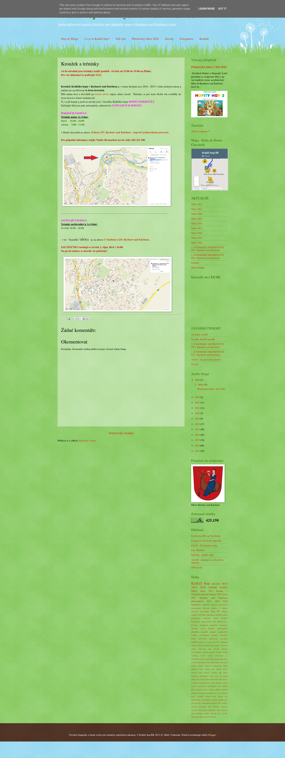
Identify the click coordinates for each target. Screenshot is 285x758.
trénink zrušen (210, 608)
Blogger (212, 734)
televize (194, 706)
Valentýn (194, 676)
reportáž (204, 631)
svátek (194, 635)
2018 (197, 424)
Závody (169, 39)
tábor (202, 591)
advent (200, 645)
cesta (216, 676)
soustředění (222, 631)
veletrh (224, 652)
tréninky (216, 706)
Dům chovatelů (221, 662)
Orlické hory (196, 672)
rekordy (198, 703)
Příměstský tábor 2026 (145, 39)
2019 (197, 418)
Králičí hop (200, 583)
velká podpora (221, 710)
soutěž (194, 614)
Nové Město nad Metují (210, 669)
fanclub (194, 611)
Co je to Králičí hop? (97, 39)
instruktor (195, 683)
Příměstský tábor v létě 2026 (209, 67)
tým (199, 614)
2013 (197, 450)
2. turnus (223, 608)
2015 (197, 440)
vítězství (207, 618)
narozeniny (196, 608)
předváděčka (197, 601)
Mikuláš (194, 669)
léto (212, 645)
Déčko (193, 638)
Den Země (211, 662)
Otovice (207, 672)
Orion (225, 669)
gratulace (214, 625)
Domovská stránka (121, 433)
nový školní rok (219, 696)
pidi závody (213, 649)
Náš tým (121, 39)
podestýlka (206, 700)
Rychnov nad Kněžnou (213, 597)
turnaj (204, 710)
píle (192, 703)
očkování (202, 649)
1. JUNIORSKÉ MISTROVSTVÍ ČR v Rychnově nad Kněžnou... (207, 256)
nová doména (222, 693)
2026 (197, 379)
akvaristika (204, 676)
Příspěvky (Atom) (87, 440)
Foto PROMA (198, 550)
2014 (197, 445)
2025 (197, 397)
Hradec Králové (204, 666)
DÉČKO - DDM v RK (202, 555)
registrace (196, 604)
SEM (98, 75)
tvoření (218, 652)
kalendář (207, 645)
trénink (213, 587)
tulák (200, 710)
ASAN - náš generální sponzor (206, 359)
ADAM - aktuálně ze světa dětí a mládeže (207, 561)
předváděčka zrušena (199, 652)
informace (210, 614)
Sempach (204, 625)
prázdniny (195, 618)
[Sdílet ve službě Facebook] (84, 319)
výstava (206, 604)
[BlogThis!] (77, 319)
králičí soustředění (198, 686)
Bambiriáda (219, 659)
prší (225, 700)
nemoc (217, 645)
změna (206, 713)
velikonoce (211, 710)
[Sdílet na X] (81, 319)
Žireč (213, 611)
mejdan (218, 689)
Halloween (213, 638)
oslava (193, 649)
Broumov (223, 635)
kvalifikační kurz (214, 686)
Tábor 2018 (196, 223)
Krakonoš (202, 642)
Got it (222, 8)
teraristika (202, 706)
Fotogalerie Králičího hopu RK (206, 540)
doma (225, 676)
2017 (197, 429)
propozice (223, 604)
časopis (214, 635)
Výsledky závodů (199, 334)
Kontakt (204, 39)
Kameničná (217, 666)
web (192, 713)
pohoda (224, 649)
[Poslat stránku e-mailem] (68, 318)
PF (218, 611)
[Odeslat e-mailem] (74, 319)
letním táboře (102, 94)
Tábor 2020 (196, 213)
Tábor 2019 (196, 218)
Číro (209, 717)
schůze (224, 611)
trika (209, 706)
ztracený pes (215, 713)
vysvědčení (204, 635)
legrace (214, 604)
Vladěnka (223, 642)
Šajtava (212, 594)
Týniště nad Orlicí (219, 672)
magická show (202, 689)
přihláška (195, 631)
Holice (193, 666)
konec (208, 683)
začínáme (199, 713)
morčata (194, 693)
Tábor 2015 (196, 237)
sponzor (212, 652)
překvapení (222, 628)
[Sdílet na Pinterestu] (87, 319)
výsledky (194, 655)
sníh (219, 703)
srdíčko (224, 703)
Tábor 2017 (196, 228)
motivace (201, 693)
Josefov (224, 618)
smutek (212, 631)
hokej (225, 679)
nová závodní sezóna (200, 696)
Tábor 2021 (196, 209)
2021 (197, 407)
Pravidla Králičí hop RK (203, 339)
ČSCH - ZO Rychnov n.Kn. (204, 545)
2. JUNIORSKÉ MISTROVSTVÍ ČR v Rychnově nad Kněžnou (207, 249)
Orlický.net (196, 567)
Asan (224, 594)
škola (214, 717)
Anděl (207, 659)
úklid (201, 717)
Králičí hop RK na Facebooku (205, 535)
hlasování (209, 679)
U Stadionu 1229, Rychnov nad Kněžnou (126, 239)
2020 (197, 413)
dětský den (195, 679)
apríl (211, 676)
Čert (205, 717)
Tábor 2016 (196, 233)
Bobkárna (202, 662)
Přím (204, 614)
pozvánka (204, 611)
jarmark (202, 683)
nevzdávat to (211, 693)
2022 (197, 402)
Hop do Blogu (69, 39)
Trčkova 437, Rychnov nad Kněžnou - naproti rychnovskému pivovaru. (130, 132)
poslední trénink (217, 700)
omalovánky (196, 700)
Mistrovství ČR (213, 642)
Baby (212, 659)
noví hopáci (207, 628)
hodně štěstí (217, 679)
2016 (197, 434)
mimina (224, 689)
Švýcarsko (219, 655)
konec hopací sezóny (219, 683)
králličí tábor (221, 614)
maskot (211, 689)
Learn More (206, 8)
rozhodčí (213, 703)
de (221, 676)
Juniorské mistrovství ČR (203, 621)
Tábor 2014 (196, 242)
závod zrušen (207, 655)
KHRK (194, 642)
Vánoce (194, 645)
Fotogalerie (186, 39)
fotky (202, 679)
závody (216, 583)
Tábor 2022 (196, 204)
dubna (201, 384)
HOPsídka (203, 638)
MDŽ (225, 666)
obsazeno (223, 645)
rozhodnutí (205, 703)
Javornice (223, 638)
